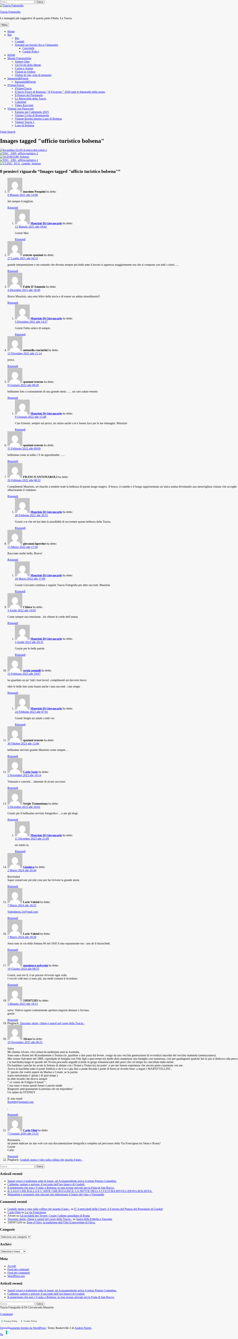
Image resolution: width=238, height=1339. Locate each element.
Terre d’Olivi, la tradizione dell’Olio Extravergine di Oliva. (60, 1222)
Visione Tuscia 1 (24, 122)
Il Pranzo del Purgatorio (29, 95)
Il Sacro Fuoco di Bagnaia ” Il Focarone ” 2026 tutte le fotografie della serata (60, 91)
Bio (9, 34)
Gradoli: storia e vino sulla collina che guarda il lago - (51, 1159)
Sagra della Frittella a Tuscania (94, 1219)
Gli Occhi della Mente (28, 65)
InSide (11, 54)
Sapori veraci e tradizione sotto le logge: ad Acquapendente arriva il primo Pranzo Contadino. (62, 1181)
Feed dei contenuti (18, 1269)
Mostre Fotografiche (19, 58)
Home (11, 31)
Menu (4, 24)
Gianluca (28, 867)
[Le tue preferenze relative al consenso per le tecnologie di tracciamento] (6, 1332)
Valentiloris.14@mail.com (22, 911)
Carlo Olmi (30, 1130)
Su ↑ (2, 1334)
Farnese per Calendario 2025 (32, 112)
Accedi (11, 1266)
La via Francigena (35, 1212)
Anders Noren (83, 1327)
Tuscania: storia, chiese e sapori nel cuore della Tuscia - (52, 1023)
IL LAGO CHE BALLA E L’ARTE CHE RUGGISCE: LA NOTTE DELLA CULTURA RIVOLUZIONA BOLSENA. (79, 1191)
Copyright (28, 48)
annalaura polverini (35, 965)
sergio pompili (32, 670)
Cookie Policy (30, 51)
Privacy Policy (10, 1321)
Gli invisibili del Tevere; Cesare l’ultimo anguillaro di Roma (55, 1215)
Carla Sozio (30, 771)
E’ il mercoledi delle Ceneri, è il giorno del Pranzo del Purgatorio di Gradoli (118, 1209)
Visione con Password (20, 108)
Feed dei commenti (18, 1272)
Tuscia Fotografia (10, 11)
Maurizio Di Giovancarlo (46, 223)
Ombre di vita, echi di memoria (33, 75)
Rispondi (12, 207)
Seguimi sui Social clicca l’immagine (36, 44)
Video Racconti (24, 105)
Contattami (6, 1314)
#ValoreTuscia (15, 85)
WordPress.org (16, 1276)
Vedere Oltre (22, 61)
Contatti (19, 41)
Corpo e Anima (24, 68)
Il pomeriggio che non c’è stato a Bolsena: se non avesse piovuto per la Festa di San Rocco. (61, 1187)
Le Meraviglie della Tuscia (30, 98)
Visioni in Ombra (25, 71)
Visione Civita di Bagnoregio (32, 115)
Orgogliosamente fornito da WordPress (23, 1327)
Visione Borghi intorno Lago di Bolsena (38, 118)
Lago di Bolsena (24, 125)
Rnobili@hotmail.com (20, 1101)
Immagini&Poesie (17, 78)
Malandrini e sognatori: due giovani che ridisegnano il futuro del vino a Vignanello (55, 1194)
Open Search (7, 131)
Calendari (20, 101)
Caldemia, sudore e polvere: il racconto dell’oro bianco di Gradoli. (46, 1184)
